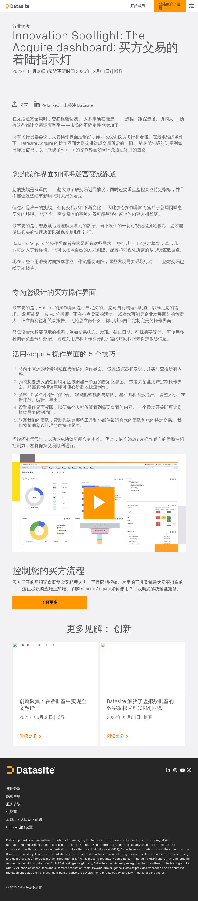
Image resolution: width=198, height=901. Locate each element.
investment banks (55, 872)
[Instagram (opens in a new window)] (175, 770)
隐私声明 (13, 796)
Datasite (11, 840)
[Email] (42, 101)
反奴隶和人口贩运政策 (24, 820)
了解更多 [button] (49, 602)
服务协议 (13, 804)
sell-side (147, 854)
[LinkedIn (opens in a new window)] (17, 101)
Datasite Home (18, 6)
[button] (138, 6)
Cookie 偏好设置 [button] (19, 827)
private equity (111, 872)
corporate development (85, 872)
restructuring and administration (28, 844)
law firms (134, 872)
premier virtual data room (32, 863)
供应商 (11, 812)
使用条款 (13, 789)
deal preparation (23, 858)
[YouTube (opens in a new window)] (182, 770)
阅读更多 (28, 736)
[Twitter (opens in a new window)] (30, 101)
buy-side (128, 854)
